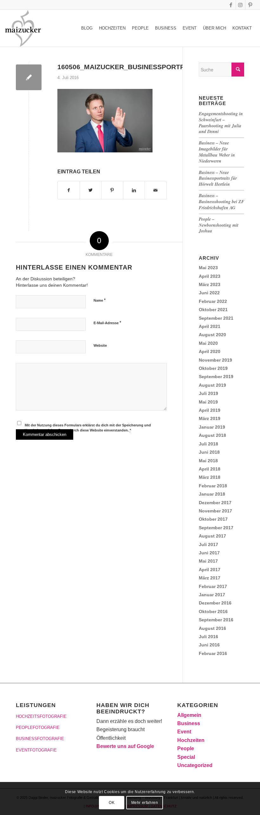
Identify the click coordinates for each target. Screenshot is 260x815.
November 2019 (215, 360)
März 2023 (209, 284)
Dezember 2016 (215, 602)
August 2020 (212, 334)
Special (186, 757)
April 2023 (209, 276)
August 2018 (212, 435)
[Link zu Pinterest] (250, 5)
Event (184, 731)
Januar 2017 (212, 594)
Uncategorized (194, 765)
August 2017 (212, 535)
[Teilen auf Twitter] (90, 190)
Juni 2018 (209, 452)
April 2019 (209, 410)
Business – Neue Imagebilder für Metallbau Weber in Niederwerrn (217, 152)
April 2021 (209, 326)
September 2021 (216, 318)
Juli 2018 (208, 443)
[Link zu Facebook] (231, 5)
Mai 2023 (208, 267)
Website (100, 345)
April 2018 (209, 468)
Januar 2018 (212, 494)
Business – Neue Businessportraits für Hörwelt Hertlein (218, 178)
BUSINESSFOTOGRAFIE (40, 738)
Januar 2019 (212, 427)
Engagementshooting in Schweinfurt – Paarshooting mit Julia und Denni (221, 122)
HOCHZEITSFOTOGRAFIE (41, 716)
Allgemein (189, 715)
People (185, 748)
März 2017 (209, 577)
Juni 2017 (209, 552)
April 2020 (209, 351)
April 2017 (209, 569)
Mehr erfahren (144, 802)
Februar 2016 (213, 653)
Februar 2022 (213, 301)
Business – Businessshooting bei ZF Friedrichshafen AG (221, 201)
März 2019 (209, 418)
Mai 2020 (208, 343)
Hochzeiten (191, 740)
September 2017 (216, 527)
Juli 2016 (208, 636)
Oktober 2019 (213, 368)
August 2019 (212, 385)
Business (188, 723)
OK (111, 802)
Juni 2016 (209, 644)
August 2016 (212, 628)
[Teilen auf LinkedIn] (134, 190)
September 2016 (216, 619)
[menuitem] (87, 28)
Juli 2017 (208, 544)
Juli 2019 (208, 393)
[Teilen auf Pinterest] (112, 190)
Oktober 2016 (213, 611)
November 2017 (215, 510)
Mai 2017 (208, 561)
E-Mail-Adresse (107, 322)
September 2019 (216, 376)
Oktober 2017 (213, 519)
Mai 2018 (208, 460)
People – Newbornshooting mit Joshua (218, 225)
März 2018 (209, 477)
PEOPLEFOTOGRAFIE (38, 727)
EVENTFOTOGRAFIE (36, 750)
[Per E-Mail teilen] (155, 190)
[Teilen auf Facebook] (69, 190)
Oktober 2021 (213, 309)
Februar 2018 (213, 485)
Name (100, 300)
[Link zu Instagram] (240, 5)
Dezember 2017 (215, 502)
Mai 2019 (208, 401)
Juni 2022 (209, 292)
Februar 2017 (213, 586)
